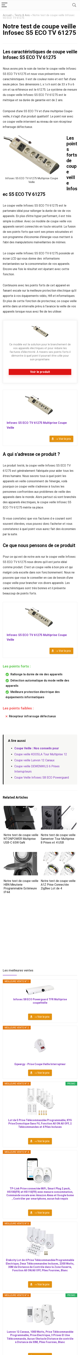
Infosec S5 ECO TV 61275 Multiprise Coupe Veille (37, 425)
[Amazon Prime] (68, 433)
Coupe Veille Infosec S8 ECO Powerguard (41, 777)
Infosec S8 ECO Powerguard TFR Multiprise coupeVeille (40, 1001)
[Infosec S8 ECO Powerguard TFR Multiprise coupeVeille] (40, 990)
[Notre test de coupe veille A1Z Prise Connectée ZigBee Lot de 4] (58, 854)
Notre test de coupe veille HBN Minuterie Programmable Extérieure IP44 (21, 886)
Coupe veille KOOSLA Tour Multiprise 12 (40, 754)
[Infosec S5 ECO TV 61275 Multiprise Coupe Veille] (40, 406)
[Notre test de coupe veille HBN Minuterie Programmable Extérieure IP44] (21, 854)
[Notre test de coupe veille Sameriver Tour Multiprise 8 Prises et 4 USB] (58, 808)
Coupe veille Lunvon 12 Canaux (34, 760)
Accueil (7, 15)
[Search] (74, 5)
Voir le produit (40, 372)
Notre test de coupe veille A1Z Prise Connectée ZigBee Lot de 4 (58, 884)
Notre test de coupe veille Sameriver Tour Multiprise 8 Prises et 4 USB (58, 838)
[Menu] (4, 5)
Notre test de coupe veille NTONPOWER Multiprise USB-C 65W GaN (21, 838)
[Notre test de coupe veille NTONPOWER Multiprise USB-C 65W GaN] (21, 808)
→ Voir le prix (63, 438)
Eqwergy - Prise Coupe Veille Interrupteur (40, 1064)
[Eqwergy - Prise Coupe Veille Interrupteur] (40, 1046)
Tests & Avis (22, 15)
